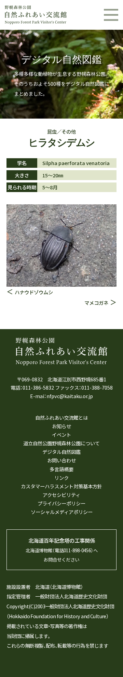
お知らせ (61, 426)
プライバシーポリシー (61, 503)
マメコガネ (96, 302)
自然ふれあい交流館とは (61, 417)
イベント (61, 434)
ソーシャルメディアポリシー (62, 512)
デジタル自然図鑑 (61, 452)
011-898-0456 (77, 550)
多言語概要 (61, 469)
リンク (61, 477)
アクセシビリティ (61, 495)
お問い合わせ (61, 460)
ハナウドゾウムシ (34, 292)
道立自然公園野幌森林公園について (61, 443)
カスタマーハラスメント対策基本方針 (61, 486)
